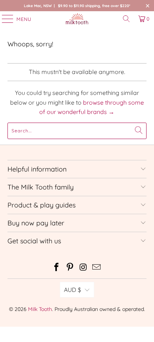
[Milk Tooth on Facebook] (56, 268)
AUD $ (72, 289)
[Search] (126, 18)
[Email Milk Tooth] (96, 268)
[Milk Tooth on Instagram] (83, 268)
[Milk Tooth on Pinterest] (70, 268)
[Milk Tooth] (77, 18)
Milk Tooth (40, 309)
